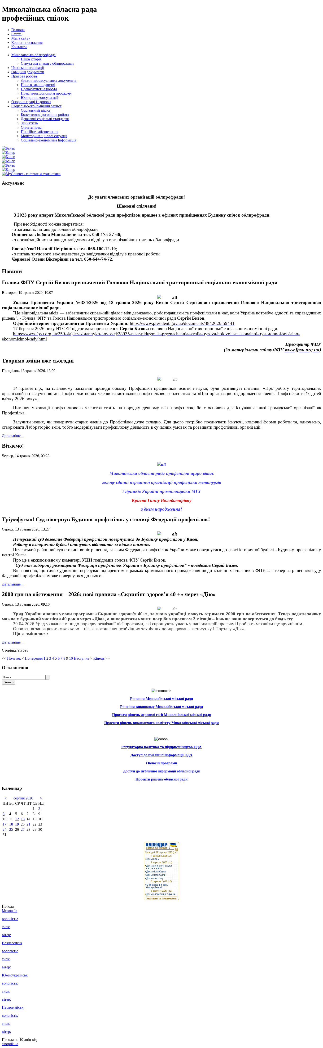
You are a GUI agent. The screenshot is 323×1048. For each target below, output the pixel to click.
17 (4, 824)
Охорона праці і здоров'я (31, 102)
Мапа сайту (20, 38)
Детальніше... (12, 436)
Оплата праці (31, 127)
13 (23, 819)
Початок (14, 658)
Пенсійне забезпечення (39, 132)
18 (11, 824)
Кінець (99, 658)
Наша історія (31, 59)
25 (11, 829)
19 (17, 824)
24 (4, 829)
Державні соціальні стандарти (45, 119)
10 (71, 658)
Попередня (34, 658)
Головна (18, 30)
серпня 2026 (23, 798)
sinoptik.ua (10, 1044)
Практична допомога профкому (46, 93)
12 (17, 819)
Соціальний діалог (36, 110)
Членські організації (27, 68)
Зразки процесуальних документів (48, 80)
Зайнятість (29, 123)
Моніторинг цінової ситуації (44, 136)
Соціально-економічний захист (36, 106)
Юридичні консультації (39, 97)
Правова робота (24, 76)
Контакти (19, 47)
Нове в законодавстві (38, 85)
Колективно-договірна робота (45, 115)
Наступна (81, 658)
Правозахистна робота (39, 89)
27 (23, 829)
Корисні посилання (27, 43)
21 (28, 824)
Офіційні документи (27, 72)
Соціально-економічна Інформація (48, 140)
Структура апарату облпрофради (47, 63)
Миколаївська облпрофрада (33, 55)
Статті (16, 34)
